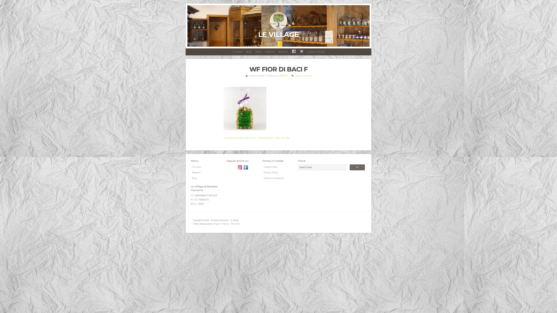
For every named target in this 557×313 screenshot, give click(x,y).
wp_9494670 (282, 76)
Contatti (270, 52)
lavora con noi (316, 52)
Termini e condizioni (274, 178)
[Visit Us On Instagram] (240, 169)
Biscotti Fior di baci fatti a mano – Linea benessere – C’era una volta (257, 138)
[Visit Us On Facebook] (246, 169)
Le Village (278, 34)
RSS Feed (235, 224)
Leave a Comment (303, 76)
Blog (249, 52)
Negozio (283, 52)
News (258, 52)
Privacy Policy (271, 172)
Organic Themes (221, 224)
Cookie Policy (271, 167)
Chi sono (237, 52)
